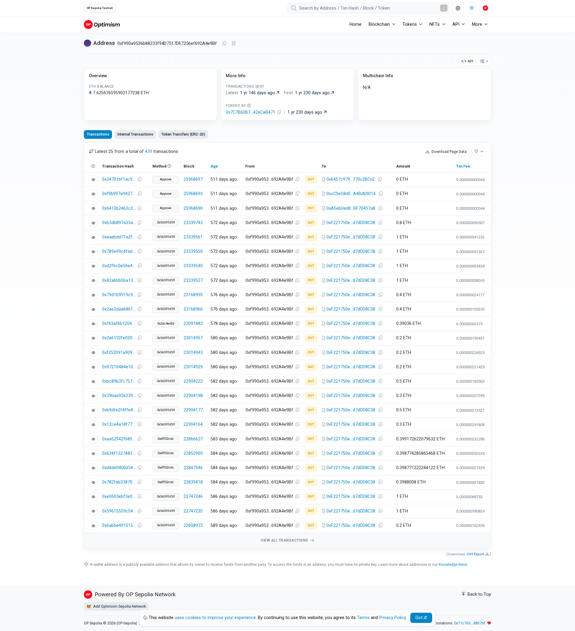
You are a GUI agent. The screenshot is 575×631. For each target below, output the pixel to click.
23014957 (193, 337)
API (470, 61)
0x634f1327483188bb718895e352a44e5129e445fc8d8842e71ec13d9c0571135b (119, 453)
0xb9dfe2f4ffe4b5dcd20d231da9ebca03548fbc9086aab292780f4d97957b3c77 (119, 410)
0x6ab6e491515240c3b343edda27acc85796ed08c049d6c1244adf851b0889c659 (119, 525)
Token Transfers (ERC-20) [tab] (183, 134)
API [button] (456, 24)
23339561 (193, 237)
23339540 (193, 265)
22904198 (193, 395)
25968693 (193, 193)
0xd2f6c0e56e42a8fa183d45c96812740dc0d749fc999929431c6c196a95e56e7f (119, 265)
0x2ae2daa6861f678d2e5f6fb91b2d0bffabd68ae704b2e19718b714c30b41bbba (119, 309)
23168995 (193, 294)
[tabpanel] (287, 345)
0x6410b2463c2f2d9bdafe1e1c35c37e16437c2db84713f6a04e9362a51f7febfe (119, 208)
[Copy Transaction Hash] (139, 179)
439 (148, 151)
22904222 (193, 381)
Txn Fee (463, 166)
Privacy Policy (392, 617)
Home (355, 24)
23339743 (193, 222)
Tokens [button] (409, 24)
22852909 (193, 453)
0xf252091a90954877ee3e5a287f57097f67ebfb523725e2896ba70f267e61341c (119, 352)
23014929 (193, 367)
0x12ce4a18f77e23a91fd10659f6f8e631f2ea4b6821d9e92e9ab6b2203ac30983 (119, 424)
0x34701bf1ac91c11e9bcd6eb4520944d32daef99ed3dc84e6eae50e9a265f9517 (119, 179)
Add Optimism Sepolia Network (119, 606)
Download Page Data (449, 151)
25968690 (193, 208)
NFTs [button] (434, 24)
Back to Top (478, 594)
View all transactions (285, 540)
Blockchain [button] (379, 24)
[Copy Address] (224, 43)
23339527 (193, 280)
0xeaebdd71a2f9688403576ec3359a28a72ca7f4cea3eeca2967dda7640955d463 (119, 237)
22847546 (193, 467)
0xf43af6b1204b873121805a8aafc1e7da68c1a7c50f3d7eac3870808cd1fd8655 (119, 323)
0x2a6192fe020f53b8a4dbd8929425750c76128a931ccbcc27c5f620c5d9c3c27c (119, 337)
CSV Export (475, 554)
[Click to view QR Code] (234, 43)
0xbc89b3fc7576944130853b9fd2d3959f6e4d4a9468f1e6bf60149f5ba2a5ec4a (119, 381)
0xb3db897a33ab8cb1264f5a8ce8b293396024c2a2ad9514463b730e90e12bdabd (119, 222)
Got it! (421, 617)
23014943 (193, 352)
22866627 (193, 439)
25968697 (193, 179)
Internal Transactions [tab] (135, 134)
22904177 (193, 410)
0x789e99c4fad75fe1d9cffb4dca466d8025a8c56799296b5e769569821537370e (119, 251)
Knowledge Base (453, 564)
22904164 (193, 424)
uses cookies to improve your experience (215, 617)
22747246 (193, 496)
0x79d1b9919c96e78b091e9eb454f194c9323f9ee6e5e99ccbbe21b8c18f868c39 (119, 294)
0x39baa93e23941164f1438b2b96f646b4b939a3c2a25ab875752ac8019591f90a (119, 395)
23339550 (193, 251)
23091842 (193, 323)
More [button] (477, 24)
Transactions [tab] (98, 134)
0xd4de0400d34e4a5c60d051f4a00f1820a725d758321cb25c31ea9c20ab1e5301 (119, 467)
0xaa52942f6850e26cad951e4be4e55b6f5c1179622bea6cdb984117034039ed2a (119, 439)
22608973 (193, 525)
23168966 (193, 309)
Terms (363, 617)
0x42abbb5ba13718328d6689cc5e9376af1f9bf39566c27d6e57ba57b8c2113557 (119, 280)
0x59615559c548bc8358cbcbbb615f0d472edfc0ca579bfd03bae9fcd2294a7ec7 (119, 511)
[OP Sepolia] (102, 24)
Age (214, 166)
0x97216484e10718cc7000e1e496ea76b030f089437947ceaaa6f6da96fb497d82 (119, 367)
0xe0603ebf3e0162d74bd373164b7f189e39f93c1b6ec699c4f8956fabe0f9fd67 (119, 496)
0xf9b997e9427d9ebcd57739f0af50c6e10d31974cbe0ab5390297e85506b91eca (119, 193)
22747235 (193, 511)
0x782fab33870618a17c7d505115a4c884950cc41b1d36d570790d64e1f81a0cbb (119, 482)
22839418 (193, 482)
